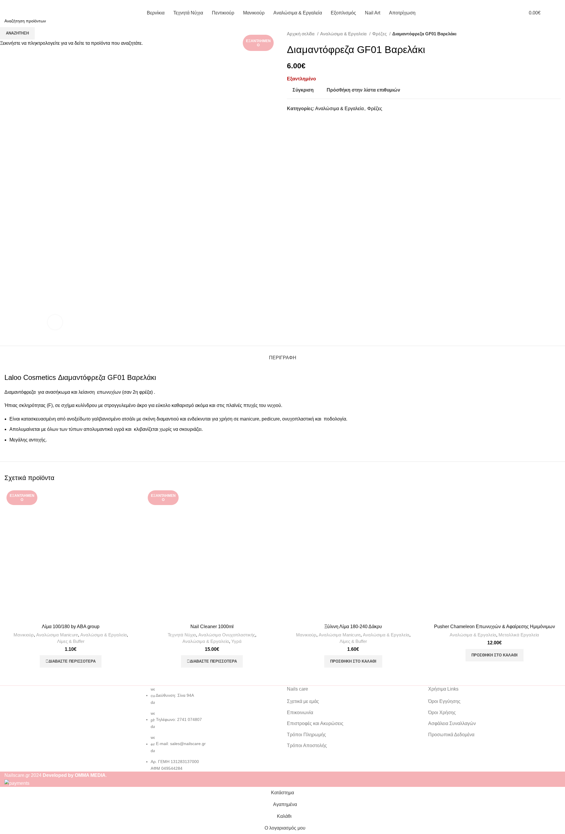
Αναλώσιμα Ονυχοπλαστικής (226, 634)
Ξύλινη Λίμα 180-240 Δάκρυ (353, 626)
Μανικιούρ (24, 634)
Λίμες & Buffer (70, 641)
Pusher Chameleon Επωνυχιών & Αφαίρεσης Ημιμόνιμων (494, 626)
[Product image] (212, 554)
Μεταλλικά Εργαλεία (518, 634)
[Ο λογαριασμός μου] (511, 13)
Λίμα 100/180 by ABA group (70, 626)
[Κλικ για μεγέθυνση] (55, 322)
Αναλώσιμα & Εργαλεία (103, 634)
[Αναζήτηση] (559, 13)
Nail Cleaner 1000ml (212, 626)
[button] (353, 661)
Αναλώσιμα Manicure (57, 634)
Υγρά (236, 641)
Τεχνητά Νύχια (182, 634)
